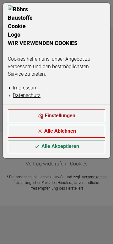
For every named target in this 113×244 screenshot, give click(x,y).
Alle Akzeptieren (60, 146)
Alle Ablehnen (60, 131)
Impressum (25, 88)
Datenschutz (26, 95)
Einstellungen (60, 115)
